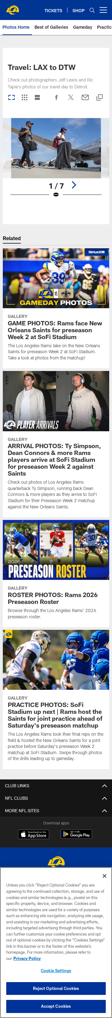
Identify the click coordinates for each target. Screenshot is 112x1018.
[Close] (104, 876)
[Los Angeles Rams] (56, 863)
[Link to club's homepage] (12, 7)
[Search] (92, 10)
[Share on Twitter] (71, 100)
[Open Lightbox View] (56, 162)
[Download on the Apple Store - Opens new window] (33, 835)
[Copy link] (99, 98)
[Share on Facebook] (56, 100)
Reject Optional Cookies (56, 988)
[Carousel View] (11, 98)
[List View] (37, 98)
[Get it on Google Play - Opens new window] (76, 837)
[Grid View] (24, 98)
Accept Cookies (56, 1006)
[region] (56, 942)
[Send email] (85, 100)
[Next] (73, 185)
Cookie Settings (56, 970)
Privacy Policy (27, 958)
